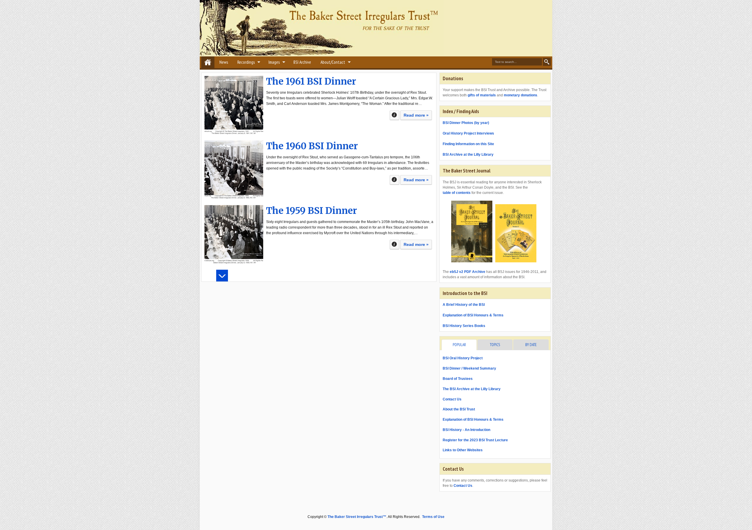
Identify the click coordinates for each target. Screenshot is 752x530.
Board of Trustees (458, 379)
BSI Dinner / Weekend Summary (469, 368)
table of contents (457, 193)
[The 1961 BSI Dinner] (233, 105)
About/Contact (332, 62)
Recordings (246, 62)
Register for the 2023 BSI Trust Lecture (475, 440)
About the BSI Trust (459, 409)
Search (547, 62)
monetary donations (520, 95)
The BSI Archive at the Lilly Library (472, 389)
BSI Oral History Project (463, 358)
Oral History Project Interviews (468, 133)
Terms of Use (433, 517)
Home (207, 62)
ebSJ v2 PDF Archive (467, 272)
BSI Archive (302, 62)
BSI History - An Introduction (466, 430)
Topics (495, 344)
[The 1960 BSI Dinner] (233, 169)
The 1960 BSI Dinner (312, 146)
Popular (459, 344)
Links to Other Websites (463, 450)
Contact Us (452, 399)
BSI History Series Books (464, 326)
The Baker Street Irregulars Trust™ (357, 517)
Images (274, 62)
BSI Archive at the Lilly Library (468, 154)
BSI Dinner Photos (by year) (466, 123)
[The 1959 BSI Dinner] (233, 234)
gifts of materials (482, 95)
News (223, 62)
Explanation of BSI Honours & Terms (473, 315)
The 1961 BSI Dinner (311, 81)
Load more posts (222, 275)
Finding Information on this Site (468, 144)
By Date (531, 344)
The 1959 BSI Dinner (311, 210)
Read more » (416, 115)
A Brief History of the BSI (464, 305)
